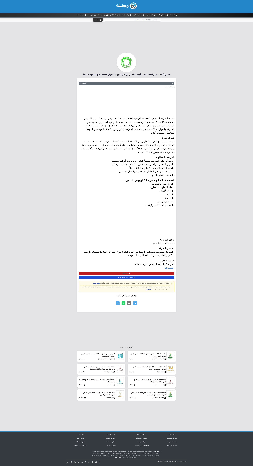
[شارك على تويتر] (135, 303)
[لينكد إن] (75, 462)
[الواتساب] (82, 462)
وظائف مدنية (172, 434)
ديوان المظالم (110, 397)
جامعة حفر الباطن (109, 372)
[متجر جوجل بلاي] (67, 462)
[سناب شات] (92, 462)
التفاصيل (148, 289)
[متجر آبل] (71, 462)
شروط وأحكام (80, 442)
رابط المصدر (126, 273)
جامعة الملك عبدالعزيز (158, 359)
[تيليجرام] (78, 462)
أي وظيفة (167, 461)
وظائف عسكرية (172, 438)
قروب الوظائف (111, 446)
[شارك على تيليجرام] (118, 303)
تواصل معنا (80, 438)
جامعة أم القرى (110, 385)
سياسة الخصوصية (80, 446)
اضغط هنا (169, 267)
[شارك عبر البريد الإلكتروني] (129, 303)
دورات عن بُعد (141, 442)
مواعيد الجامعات (141, 438)
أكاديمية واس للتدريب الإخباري (106, 359)
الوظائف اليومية (111, 438)
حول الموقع (80, 434)
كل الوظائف (111, 434)
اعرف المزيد (96, 283)
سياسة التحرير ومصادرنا (141, 446)
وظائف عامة (141, 434)
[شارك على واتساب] (123, 303)
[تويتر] (89, 462)
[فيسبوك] (96, 462)
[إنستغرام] (85, 462)
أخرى (172, 83)
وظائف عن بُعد (172, 446)
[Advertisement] (126, 38)
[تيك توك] (99, 462)
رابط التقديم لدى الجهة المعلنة (126, 277)
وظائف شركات (172, 442)
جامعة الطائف (160, 372)
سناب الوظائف (111, 442)
